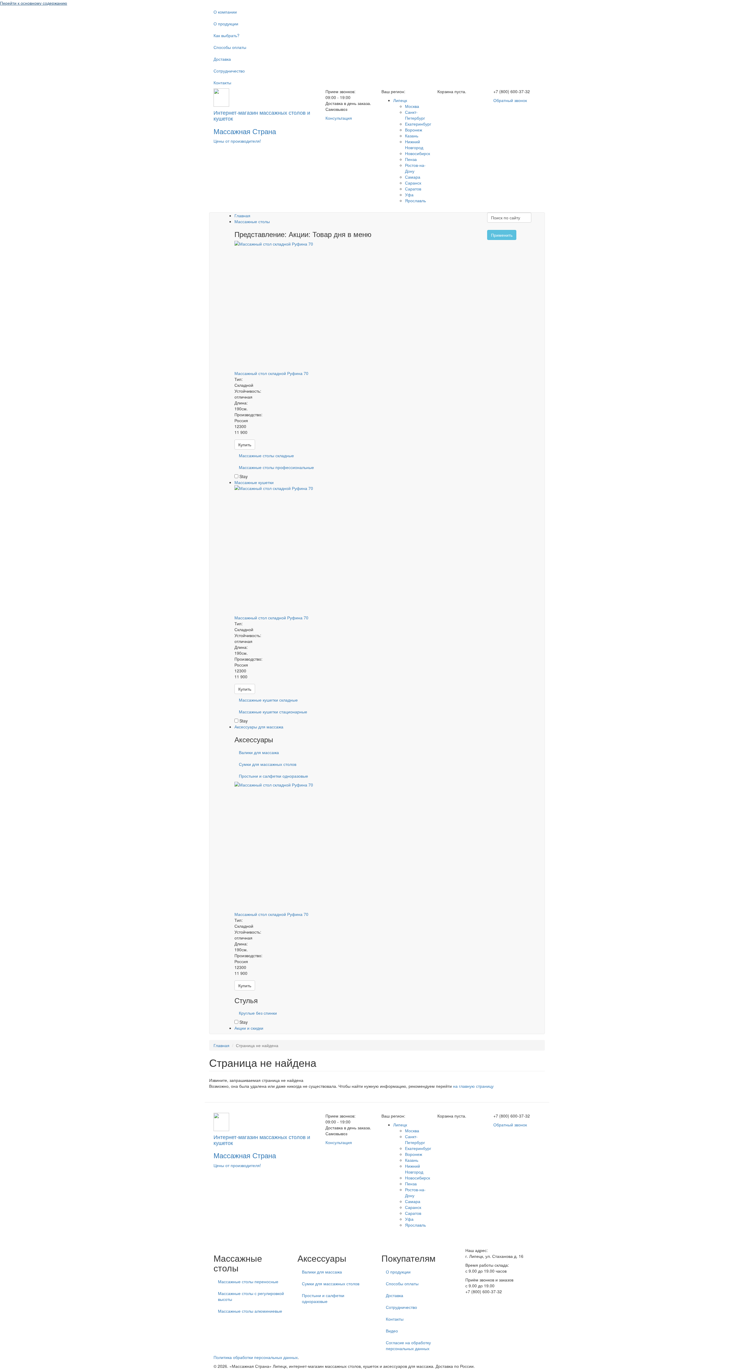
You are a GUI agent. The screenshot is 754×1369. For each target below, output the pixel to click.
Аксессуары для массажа (258, 727)
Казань (411, 136)
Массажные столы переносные (248, 1281)
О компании (225, 12)
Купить (244, 444)
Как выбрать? (226, 35)
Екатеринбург (418, 124)
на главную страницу (473, 1086)
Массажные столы (252, 221)
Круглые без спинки (258, 1013)
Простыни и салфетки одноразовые (273, 776)
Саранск (413, 183)
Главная (242, 215)
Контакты (222, 82)
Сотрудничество (229, 71)
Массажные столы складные (266, 455)
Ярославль (415, 200)
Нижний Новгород (414, 144)
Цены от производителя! (237, 141)
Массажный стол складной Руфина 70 (271, 373)
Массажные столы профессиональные (276, 467)
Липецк (400, 100)
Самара (412, 177)
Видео (392, 1331)
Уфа (409, 195)
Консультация (338, 118)
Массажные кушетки (254, 482)
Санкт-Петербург (415, 115)
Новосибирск (417, 153)
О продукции (226, 24)
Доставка (222, 59)
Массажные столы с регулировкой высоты (251, 1296)
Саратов (413, 189)
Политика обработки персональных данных (256, 1357)
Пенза (411, 159)
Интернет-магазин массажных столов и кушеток (262, 115)
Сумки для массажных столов (267, 764)
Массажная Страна (245, 131)
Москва (412, 106)
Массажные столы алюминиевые (250, 1311)
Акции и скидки (248, 1028)
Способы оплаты (230, 47)
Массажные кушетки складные (268, 700)
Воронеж (413, 130)
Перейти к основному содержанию (33, 3)
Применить (501, 235)
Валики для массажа (259, 752)
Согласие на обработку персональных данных (408, 1345)
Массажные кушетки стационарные (273, 712)
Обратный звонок (510, 100)
